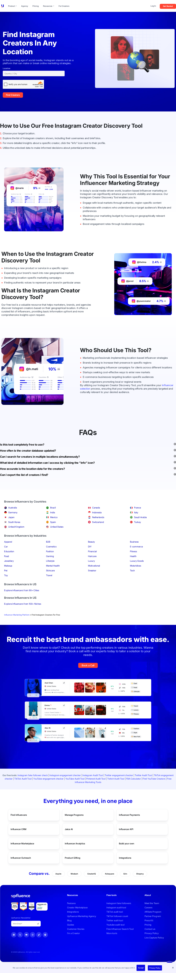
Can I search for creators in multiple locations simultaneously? (40, 456)
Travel (49, 575)
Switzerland (98, 522)
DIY (89, 546)
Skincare (50, 570)
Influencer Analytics (75, 843)
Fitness (133, 551)
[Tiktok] (39, 934)
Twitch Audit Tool (115, 778)
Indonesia (97, 512)
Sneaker (92, 570)
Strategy (148, 183)
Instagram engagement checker (65, 775)
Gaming (50, 556)
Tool (136, 125)
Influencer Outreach (21, 857)
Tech (132, 570)
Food (6, 556)
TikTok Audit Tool (23, 778)
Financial (92, 551)
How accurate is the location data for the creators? (32, 468)
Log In (153, 6)
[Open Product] (16, 6)
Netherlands (98, 517)
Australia (12, 507)
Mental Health (53, 565)
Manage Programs (74, 815)
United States (56, 526)
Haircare (92, 556)
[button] (173, 968)
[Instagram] (32, 934)
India (52, 512)
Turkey (137, 522)
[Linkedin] (13, 934)
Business (134, 541)
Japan (11, 517)
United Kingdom (16, 526)
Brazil (53, 507)
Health (133, 556)
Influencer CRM (18, 829)
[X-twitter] (20, 934)
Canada (96, 507)
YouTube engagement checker (48, 778)
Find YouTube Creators (154, 778)
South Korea (14, 522)
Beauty (91, 541)
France (137, 507)
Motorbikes (135, 565)
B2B (48, 541)
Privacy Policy (154, 968)
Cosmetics (51, 546)
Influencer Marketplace (22, 843)
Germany (12, 512)
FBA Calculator (133, 778)
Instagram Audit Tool (92, 775)
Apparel (8, 541)
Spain (53, 522)
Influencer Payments (129, 815)
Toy (6, 575)
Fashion (50, 551)
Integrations (125, 857)
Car (6, 546)
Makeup (8, 565)
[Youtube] (26, 934)
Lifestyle (50, 560)
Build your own (126, 843)
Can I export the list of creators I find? (24, 475)
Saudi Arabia (140, 517)
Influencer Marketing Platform (17, 615)
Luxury (91, 560)
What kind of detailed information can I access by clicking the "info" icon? (47, 462)
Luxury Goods (137, 560)
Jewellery (9, 560)
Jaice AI (69, 829)
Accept (141, 968)
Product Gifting (72, 857)
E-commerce (136, 546)
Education (9, 551)
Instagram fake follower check (33, 775)
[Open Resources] (53, 6)
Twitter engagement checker (119, 775)
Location (6, 68)
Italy (136, 512)
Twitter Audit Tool (143, 775)
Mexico (53, 517)
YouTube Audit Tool (75, 778)
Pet (5, 570)
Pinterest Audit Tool (95, 778)
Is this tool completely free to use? (22, 444)
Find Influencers (19, 815)
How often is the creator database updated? (28, 450)
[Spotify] (45, 934)
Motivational (94, 565)
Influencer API (126, 829)
